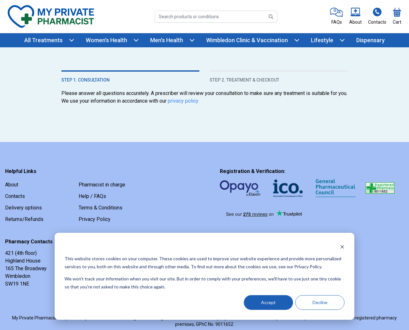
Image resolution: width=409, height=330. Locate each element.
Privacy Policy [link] (95, 219)
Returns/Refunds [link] (24, 219)
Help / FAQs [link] (92, 196)
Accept (268, 302)
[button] (336, 216)
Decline (320, 302)
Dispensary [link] (370, 40)
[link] (336, 16)
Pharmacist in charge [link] (102, 185)
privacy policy (183, 101)
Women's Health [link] (106, 40)
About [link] (11, 185)
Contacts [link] (15, 196)
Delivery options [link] (23, 208)
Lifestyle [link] (322, 40)
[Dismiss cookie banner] (342, 247)
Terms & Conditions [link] (100, 208)
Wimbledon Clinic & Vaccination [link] (247, 40)
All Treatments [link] (43, 40)
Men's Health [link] (166, 40)
